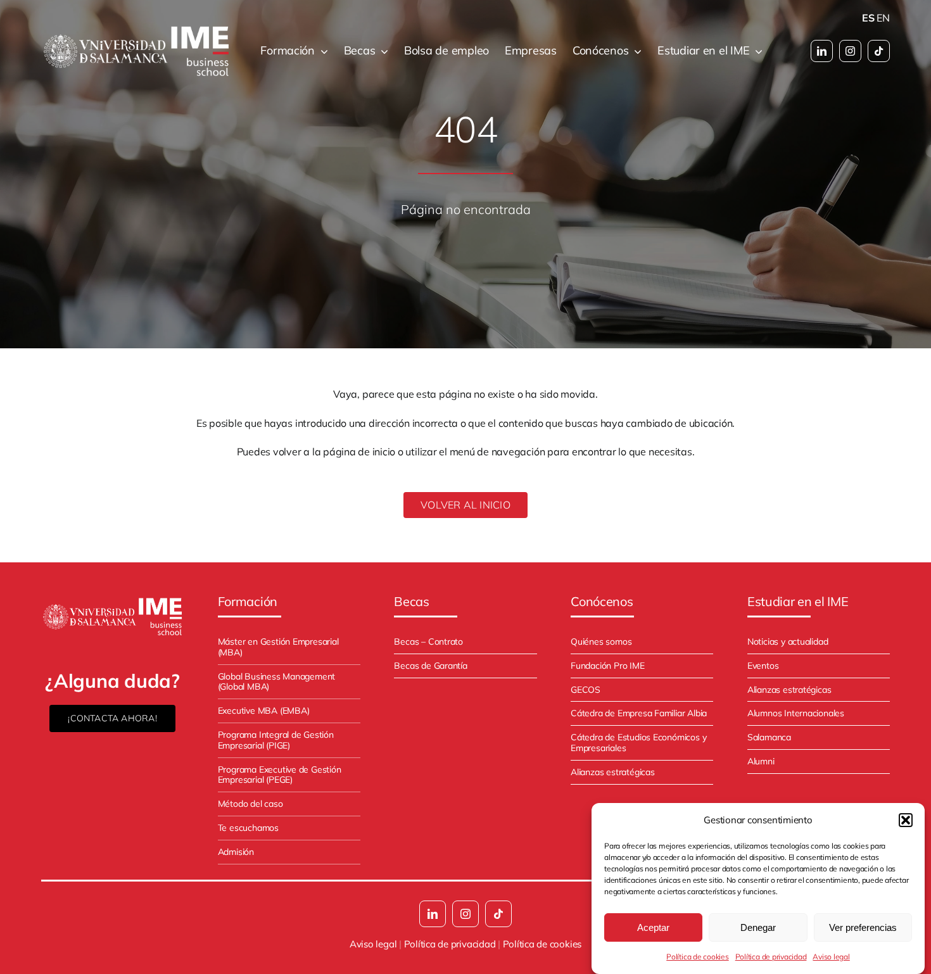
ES (868, 17)
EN (883, 17)
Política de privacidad (771, 956)
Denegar (758, 927)
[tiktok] (879, 51)
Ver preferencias (863, 927)
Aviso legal (831, 956)
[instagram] (850, 51)
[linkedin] (822, 51)
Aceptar (653, 927)
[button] (905, 820)
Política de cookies (697, 956)
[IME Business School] (112, 600)
